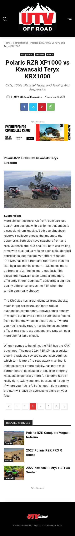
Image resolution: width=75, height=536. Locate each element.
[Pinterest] (42, 107)
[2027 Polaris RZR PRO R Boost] (14, 455)
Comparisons (20, 42)
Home (7, 42)
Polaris (50, 54)
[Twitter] (33, 107)
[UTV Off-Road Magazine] (8, 97)
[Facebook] (24, 107)
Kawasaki (40, 54)
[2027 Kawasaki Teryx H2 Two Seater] (14, 473)
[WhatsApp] (51, 107)
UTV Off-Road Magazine (28, 96)
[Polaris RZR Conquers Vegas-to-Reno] (14, 438)
